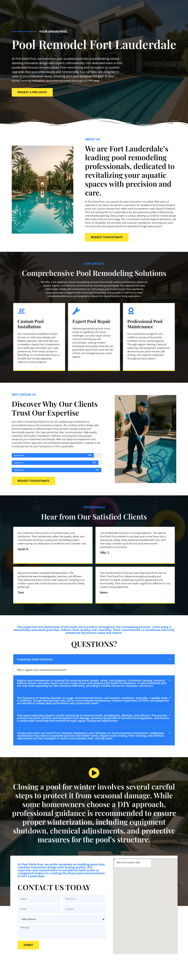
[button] (94, 659)
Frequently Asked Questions (35, 659)
